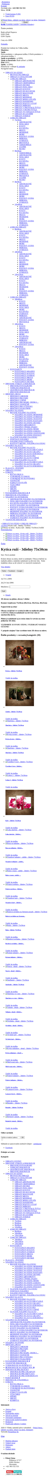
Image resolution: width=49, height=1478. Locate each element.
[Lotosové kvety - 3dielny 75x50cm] (18, 1089)
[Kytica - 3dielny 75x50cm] (19, 666)
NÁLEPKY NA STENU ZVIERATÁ (28, 417)
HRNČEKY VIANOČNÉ (19, 404)
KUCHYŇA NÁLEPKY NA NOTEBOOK (26, 503)
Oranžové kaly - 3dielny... (13, 902)
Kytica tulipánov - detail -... (14, 1053)
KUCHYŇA (24, 128)
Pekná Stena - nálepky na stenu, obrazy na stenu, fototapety (22, 1429)
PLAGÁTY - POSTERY (14, 468)
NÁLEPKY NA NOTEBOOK (16, 497)
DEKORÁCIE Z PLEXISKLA (16, 495)
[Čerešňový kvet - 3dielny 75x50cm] (19, 762)
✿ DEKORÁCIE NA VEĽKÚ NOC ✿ (20, 1367)
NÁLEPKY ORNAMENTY (25, 425)
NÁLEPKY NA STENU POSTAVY (28, 435)
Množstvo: (5, 587)
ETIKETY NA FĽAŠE (18, 483)
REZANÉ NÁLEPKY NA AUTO (22, 448)
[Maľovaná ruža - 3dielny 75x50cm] (18, 1062)
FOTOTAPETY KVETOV (25, 373)
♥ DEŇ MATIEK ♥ (12, 1378)
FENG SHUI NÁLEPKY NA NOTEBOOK (26, 501)
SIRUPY (13, 489)
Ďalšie (3, 544)
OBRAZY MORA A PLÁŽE (25, 99)
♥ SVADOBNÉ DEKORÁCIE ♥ (17, 493)
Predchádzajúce (6, 530)
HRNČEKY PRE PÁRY (19, 398)
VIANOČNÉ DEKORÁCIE (16, 520)
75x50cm (18, 120)
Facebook (11, 571)
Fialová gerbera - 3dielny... (14, 889)
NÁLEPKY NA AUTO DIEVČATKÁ (29, 450)
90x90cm (18, 182)
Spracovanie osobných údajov (16, 1420)
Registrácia (5, 2)
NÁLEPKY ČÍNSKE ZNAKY (26, 427)
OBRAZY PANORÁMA (24, 101)
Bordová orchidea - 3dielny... (14, 943)
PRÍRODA (23, 138)
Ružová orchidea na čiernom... (15, 916)
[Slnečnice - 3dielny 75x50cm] (16, 748)
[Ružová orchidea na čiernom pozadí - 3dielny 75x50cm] (26, 912)
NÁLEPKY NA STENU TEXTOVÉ (28, 419)
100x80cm (18, 299)
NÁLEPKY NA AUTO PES (25, 456)
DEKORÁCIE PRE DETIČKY (17, 1370)
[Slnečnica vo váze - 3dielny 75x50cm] (19, 994)
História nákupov (11, 1441)
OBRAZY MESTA (22, 95)
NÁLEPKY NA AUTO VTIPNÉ (27, 458)
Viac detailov (5, 567)
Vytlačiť (8, 575)
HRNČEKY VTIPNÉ (18, 400)
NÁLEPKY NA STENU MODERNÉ (29, 415)
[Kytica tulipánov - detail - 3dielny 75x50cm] (22, 1048)
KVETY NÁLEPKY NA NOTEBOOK (24, 505)
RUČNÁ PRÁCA (16, 474)
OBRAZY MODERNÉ (23, 97)
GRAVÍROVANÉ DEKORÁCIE (22, 390)
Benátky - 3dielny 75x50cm (14, 1107)
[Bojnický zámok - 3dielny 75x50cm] (19, 1117)
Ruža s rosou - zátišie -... (13, 875)
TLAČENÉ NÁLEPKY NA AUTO (23, 460)
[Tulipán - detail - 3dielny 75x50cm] (18, 1007)
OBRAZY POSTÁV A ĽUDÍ (25, 103)
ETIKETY (9, 472)
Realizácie (9, 1422)
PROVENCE (24, 143)
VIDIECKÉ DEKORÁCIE (20, 388)
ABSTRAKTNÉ (25, 122)
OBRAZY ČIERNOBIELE (25, 83)
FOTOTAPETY (16, 369)
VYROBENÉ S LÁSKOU (20, 476)
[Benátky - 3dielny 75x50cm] (16, 1103)
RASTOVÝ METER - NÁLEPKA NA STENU (27, 443)
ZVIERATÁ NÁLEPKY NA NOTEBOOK (26, 518)
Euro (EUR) (9, 16)
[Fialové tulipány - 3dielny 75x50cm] (19, 1076)
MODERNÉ (23, 132)
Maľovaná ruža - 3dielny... (13, 1066)
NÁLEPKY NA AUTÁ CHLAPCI (27, 464)
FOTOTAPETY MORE (23, 380)
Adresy (8, 1447)
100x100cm (19, 324)
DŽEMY (13, 487)
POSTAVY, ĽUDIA (26, 136)
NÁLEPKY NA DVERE (14, 1342)
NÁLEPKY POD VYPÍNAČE (21, 441)
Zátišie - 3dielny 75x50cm (13, 711)
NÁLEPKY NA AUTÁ (14, 445)
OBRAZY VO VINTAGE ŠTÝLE (27, 112)
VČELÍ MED (15, 485)
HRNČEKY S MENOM (19, 396)
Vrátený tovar (10, 1443)
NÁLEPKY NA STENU (14, 410)
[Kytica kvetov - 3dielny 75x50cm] (18, 734)
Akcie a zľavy (10, 1409)
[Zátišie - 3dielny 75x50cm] (19, 707)
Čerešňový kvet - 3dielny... (13, 766)
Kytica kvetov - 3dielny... (13, 739)
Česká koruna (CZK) (13, 14)
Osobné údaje (10, 1449)
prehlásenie (37, 1144)
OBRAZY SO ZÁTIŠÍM (24, 114)
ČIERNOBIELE (25, 145)
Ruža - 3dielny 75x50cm (13, 930)
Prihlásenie (5, 4)
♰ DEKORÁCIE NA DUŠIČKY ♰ (18, 1365)
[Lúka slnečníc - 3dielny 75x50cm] (18, 830)
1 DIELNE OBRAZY (18, 79)
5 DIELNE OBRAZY (18, 297)
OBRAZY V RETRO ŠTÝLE (26, 110)
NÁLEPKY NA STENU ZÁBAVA (28, 431)
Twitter (4, 571)
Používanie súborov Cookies (15, 1424)
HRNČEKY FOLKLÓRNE (20, 408)
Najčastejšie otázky (12, 1413)
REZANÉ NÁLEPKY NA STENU (23, 412)
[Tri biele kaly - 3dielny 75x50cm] (18, 1035)
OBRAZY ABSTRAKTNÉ (25, 81)
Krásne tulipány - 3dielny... (14, 957)
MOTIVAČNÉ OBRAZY (19, 75)
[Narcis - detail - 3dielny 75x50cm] (18, 966)
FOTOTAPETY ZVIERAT (25, 375)
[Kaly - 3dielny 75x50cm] (19, 816)
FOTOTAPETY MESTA (24, 377)
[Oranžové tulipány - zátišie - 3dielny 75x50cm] (23, 857)
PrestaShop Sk (13, 1432)
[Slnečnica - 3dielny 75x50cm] (16, 721)
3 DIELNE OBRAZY (18, 118)
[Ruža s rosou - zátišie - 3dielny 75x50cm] (21, 871)
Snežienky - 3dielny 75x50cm (14, 984)
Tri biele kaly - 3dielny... (13, 1039)
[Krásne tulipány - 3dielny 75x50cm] (19, 953)
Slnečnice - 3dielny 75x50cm (14, 752)
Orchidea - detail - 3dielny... (14, 1025)
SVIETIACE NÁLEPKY (19, 439)
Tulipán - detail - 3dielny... (13, 1012)
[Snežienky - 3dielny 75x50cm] (17, 980)
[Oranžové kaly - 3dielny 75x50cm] (18, 898)
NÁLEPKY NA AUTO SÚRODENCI (29, 454)
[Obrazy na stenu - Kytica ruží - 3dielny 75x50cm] (24, 534)
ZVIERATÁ (23, 140)
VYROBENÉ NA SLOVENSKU (22, 478)
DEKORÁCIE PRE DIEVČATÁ (22, 1374)
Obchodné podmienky (13, 1418)
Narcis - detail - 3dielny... (13, 971)
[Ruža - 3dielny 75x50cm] (15, 925)
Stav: (3, 555)
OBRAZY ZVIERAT (22, 116)
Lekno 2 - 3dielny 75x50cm (14, 780)
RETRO (22, 149)
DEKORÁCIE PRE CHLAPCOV (22, 1372)
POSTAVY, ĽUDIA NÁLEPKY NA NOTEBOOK (29, 507)
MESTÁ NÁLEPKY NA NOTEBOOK (24, 509)
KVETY (22, 126)
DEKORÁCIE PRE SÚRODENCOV (24, 1376)
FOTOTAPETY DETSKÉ (24, 382)
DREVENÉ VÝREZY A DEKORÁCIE (20, 384)
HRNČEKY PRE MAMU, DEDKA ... (24, 402)
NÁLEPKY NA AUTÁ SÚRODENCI (29, 466)
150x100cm (19, 347)
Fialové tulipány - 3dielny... (14, 1080)
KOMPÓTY (14, 491)
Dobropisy (9, 1445)
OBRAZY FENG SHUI (23, 87)
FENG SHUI (24, 124)
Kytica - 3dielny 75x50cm (13, 671)
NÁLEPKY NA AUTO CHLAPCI (27, 452)
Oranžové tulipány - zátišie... (14, 861)
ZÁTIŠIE (22, 147)
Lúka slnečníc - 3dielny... (13, 834)
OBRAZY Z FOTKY (13, 470)
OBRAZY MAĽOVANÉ (24, 93)
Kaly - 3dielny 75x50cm (13, 820)
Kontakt (4, 6)
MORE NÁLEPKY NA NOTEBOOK (24, 516)
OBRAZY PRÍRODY (23, 105)
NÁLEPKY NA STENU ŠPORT (27, 429)
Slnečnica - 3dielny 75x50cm (14, 725)
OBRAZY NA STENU (14, 72)
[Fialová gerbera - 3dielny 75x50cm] (18, 884)
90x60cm (18, 151)
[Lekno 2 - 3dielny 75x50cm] (16, 775)
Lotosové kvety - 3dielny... (13, 1094)
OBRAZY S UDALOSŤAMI (21, 77)
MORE (21, 134)
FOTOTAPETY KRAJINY (25, 371)
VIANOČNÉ (15, 480)
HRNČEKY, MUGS (13, 394)
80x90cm (18, 229)
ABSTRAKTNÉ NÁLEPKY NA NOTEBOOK (27, 499)
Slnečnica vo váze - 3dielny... (14, 998)
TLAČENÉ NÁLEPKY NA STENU (23, 437)
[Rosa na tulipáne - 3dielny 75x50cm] (19, 843)
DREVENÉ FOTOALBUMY (21, 386)
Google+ (20, 571)
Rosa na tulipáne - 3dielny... (14, 848)
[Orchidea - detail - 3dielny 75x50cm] (19, 1021)
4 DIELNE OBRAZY (18, 227)
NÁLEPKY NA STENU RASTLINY (29, 421)
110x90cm (18, 204)
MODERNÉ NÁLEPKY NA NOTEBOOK (26, 511)
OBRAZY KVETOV (22, 89)
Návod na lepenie (11, 1416)
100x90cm (18, 252)
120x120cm (19, 274)
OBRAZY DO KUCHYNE (25, 91)
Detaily (8, 595)
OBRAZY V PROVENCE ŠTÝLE (28, 108)
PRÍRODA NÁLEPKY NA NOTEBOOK (25, 513)
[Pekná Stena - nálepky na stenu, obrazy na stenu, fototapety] (23, 20)
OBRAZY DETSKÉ (22, 85)
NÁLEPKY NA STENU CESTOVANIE (30, 433)
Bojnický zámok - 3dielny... (14, 1121)
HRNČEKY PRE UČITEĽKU (21, 406)
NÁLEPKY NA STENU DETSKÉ (27, 423)
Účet (2, 1436)
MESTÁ (22, 130)
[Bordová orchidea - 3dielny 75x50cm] (19, 939)
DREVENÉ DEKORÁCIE (20, 392)
